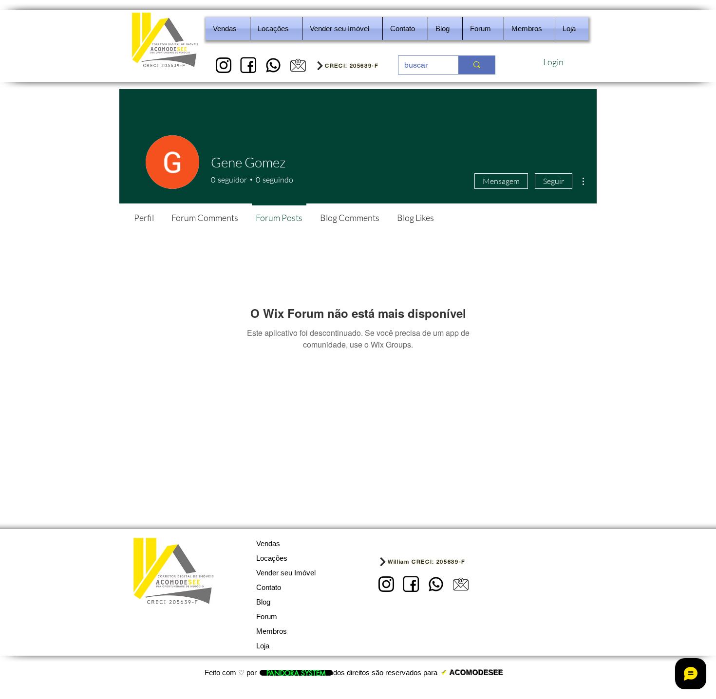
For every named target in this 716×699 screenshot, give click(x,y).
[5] (298, 65)
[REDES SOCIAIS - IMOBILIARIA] (273, 65)
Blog (263, 602)
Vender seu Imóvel (286, 573)
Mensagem (501, 181)
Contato (268, 587)
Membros (271, 631)
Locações (271, 558)
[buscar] (476, 65)
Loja (262, 646)
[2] (248, 65)
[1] (223, 65)
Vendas (268, 543)
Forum (266, 616)
